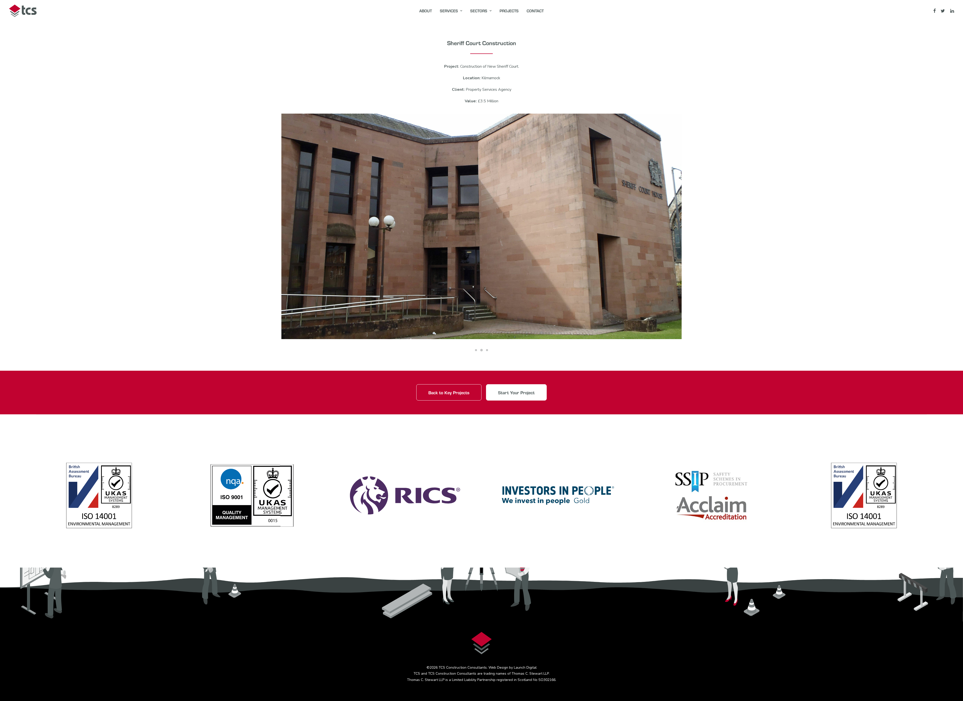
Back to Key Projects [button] (448, 392)
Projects (509, 10)
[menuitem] (425, 11)
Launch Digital (525, 667)
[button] (934, 11)
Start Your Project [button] (516, 392)
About (425, 10)
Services (449, 10)
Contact (535, 10)
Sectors (478, 10)
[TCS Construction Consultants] (23, 11)
